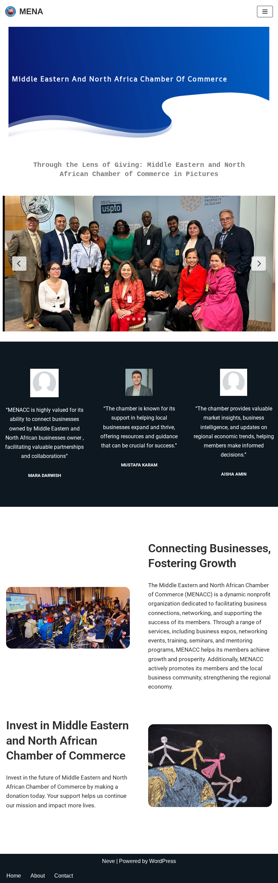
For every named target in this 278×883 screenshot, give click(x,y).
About (38, 876)
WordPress (162, 861)
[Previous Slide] (19, 263)
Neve (108, 861)
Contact (63, 876)
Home (13, 876)
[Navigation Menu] (265, 11)
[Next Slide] (259, 263)
